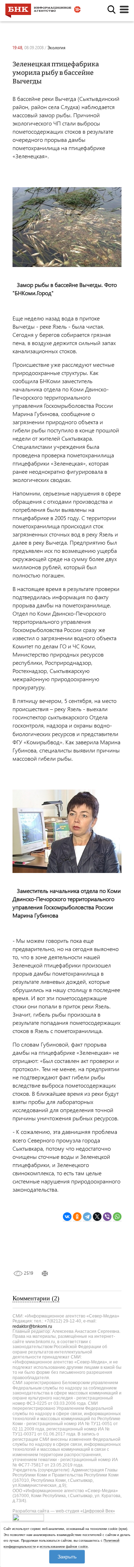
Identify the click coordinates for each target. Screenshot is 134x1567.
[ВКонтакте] (67, 1216)
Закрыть (67, 1557)
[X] (97, 1216)
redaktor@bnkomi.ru (32, 1326)
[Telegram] (87, 1216)
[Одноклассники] (77, 1216)
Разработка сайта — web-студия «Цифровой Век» (64, 1511)
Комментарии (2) (36, 1298)
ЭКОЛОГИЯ (56, 47)
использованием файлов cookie (64, 1546)
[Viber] (107, 1216)
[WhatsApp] (117, 1216)
